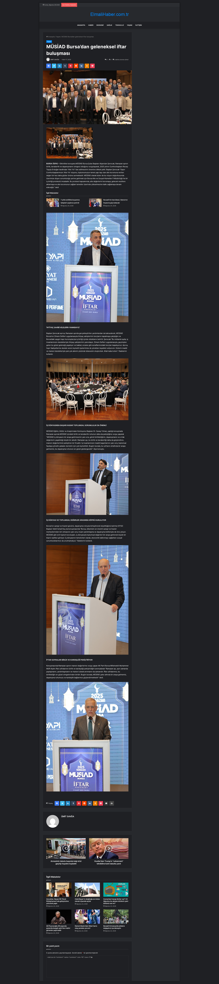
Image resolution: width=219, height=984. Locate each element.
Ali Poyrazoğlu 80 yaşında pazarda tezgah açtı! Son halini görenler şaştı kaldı (58, 928)
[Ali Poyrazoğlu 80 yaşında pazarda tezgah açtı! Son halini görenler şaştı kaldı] (58, 917)
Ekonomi (100, 25)
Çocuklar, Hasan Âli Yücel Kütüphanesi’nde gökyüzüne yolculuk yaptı (57, 901)
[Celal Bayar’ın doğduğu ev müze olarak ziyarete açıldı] (87, 890)
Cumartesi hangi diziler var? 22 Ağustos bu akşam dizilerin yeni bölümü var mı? (115, 901)
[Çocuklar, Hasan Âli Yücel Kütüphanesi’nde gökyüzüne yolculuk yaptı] (58, 890)
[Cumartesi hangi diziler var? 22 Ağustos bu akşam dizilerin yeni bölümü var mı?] (115, 890)
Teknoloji (119, 25)
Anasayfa (81, 25)
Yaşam (129, 25)
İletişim (138, 25)
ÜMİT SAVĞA (54, 59)
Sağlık (109, 25)
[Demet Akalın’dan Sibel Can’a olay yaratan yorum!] (87, 917)
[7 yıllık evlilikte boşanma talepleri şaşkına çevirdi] (52, 202)
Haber (90, 25)
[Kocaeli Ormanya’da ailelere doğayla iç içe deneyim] (115, 917)
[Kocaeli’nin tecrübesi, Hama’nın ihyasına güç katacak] (95, 202)
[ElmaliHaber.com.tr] (109, 14)
